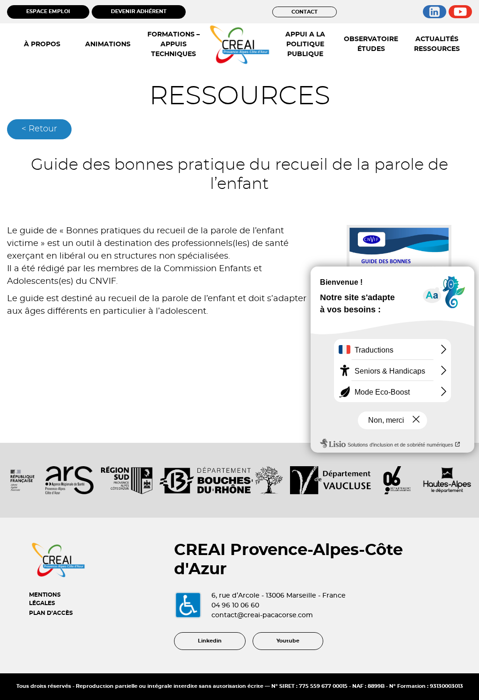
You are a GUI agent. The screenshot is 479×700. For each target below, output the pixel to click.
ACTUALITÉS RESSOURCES (437, 44)
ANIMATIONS (108, 44)
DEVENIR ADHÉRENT (139, 11)
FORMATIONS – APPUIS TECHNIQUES (173, 44)
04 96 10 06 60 (235, 605)
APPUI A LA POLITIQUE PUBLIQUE (305, 44)
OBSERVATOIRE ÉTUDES (371, 44)
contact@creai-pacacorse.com (262, 615)
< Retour (39, 129)
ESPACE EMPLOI (48, 11)
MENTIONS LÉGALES (45, 599)
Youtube (287, 640)
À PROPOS (42, 44)
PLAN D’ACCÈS (51, 613)
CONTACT (304, 11)
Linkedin (210, 640)
